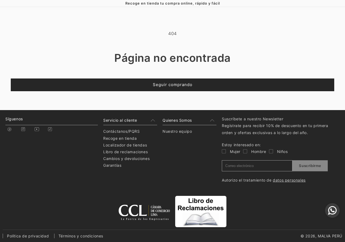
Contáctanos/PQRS (121, 131)
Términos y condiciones (80, 236)
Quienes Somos (177, 120)
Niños (282, 151)
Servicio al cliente (120, 120)
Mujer (235, 151)
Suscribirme (310, 165)
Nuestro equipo (177, 131)
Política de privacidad (28, 236)
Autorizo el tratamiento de (264, 180)
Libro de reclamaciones (125, 151)
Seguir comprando (172, 84)
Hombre (258, 151)
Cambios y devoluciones (126, 158)
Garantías (112, 165)
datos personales (289, 180)
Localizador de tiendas (125, 145)
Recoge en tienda (120, 138)
